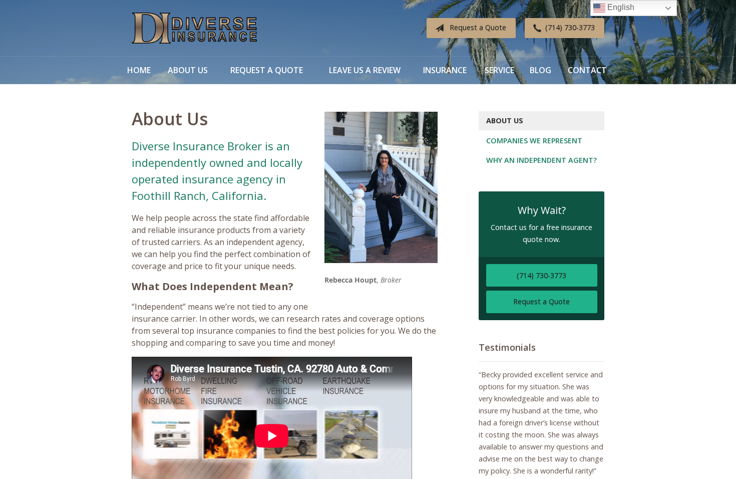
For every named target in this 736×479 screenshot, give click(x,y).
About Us (188, 70)
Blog (540, 70)
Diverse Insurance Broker (194, 28)
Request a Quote (478, 27)
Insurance (445, 70)
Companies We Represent (534, 140)
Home (139, 70)
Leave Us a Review (365, 70)
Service (499, 70)
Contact (587, 70)
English (619, 7)
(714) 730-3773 (570, 27)
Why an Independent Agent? (541, 160)
